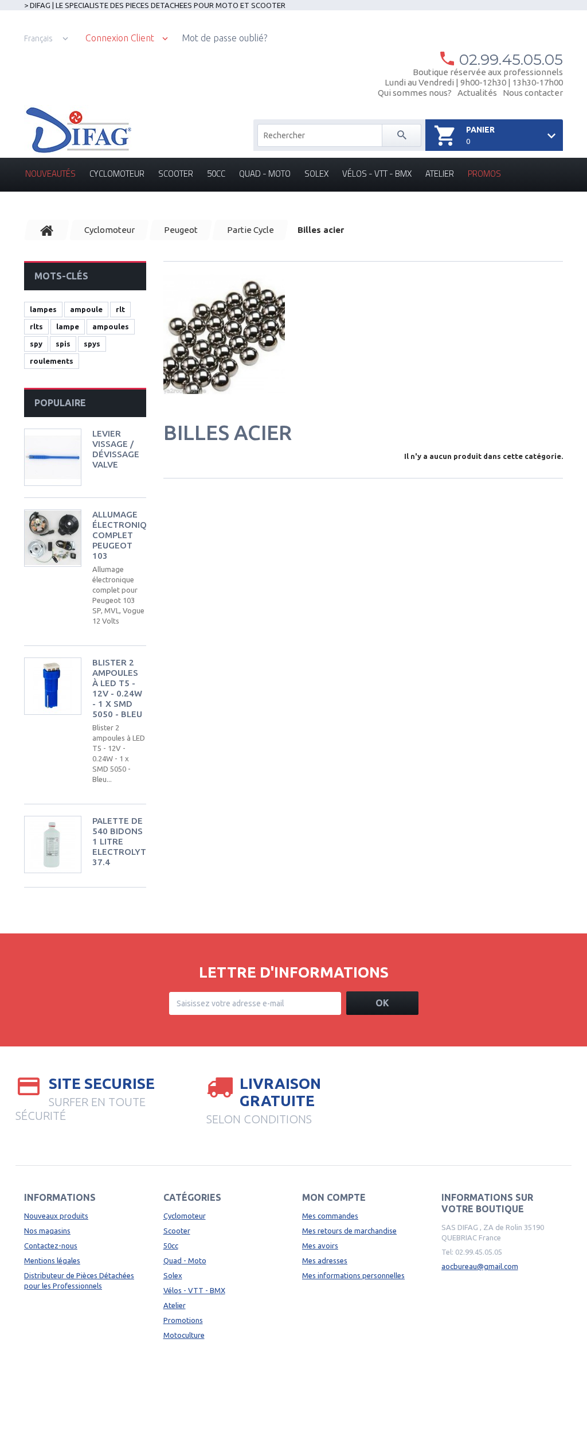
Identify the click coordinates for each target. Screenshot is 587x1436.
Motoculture (184, 1335)
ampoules (110, 326)
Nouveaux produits (56, 1216)
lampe (67, 326)
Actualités (477, 93)
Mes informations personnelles (353, 1275)
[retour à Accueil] (47, 230)
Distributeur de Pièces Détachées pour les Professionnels (79, 1280)
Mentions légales (52, 1260)
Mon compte (334, 1197)
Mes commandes (330, 1216)
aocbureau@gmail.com (479, 1266)
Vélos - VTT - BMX (377, 173)
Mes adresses (324, 1260)
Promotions (183, 1320)
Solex (316, 173)
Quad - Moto (265, 173)
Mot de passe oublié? (224, 38)
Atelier (439, 173)
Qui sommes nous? (415, 93)
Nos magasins (47, 1231)
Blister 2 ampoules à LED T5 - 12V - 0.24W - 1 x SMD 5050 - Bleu (117, 688)
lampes (43, 309)
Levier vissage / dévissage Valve (115, 449)
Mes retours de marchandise (349, 1231)
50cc (216, 173)
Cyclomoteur (116, 173)
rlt (120, 309)
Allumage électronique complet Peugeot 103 (125, 535)
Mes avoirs (320, 1246)
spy (36, 344)
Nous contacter (533, 93)
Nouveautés (50, 173)
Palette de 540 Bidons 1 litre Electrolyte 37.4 (121, 841)
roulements (51, 361)
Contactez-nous (50, 1246)
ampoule (86, 309)
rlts (36, 326)
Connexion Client (119, 38)
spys (92, 344)
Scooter (175, 173)
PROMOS (484, 173)
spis (63, 344)
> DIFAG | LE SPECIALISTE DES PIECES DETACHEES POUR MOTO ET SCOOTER (154, 5)
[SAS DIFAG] (77, 130)
